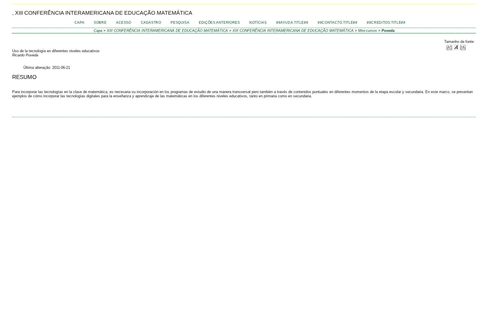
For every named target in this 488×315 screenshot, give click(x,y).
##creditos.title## (386, 23)
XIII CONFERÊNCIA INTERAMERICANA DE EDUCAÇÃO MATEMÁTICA (167, 30)
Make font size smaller (449, 47)
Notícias (258, 23)
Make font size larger (463, 47)
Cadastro (151, 23)
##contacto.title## (337, 23)
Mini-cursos (367, 30)
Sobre (100, 23)
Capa (79, 23)
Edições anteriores (219, 23)
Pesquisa (180, 23)
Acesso (123, 23)
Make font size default (456, 47)
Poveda (388, 30)
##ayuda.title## (292, 23)
